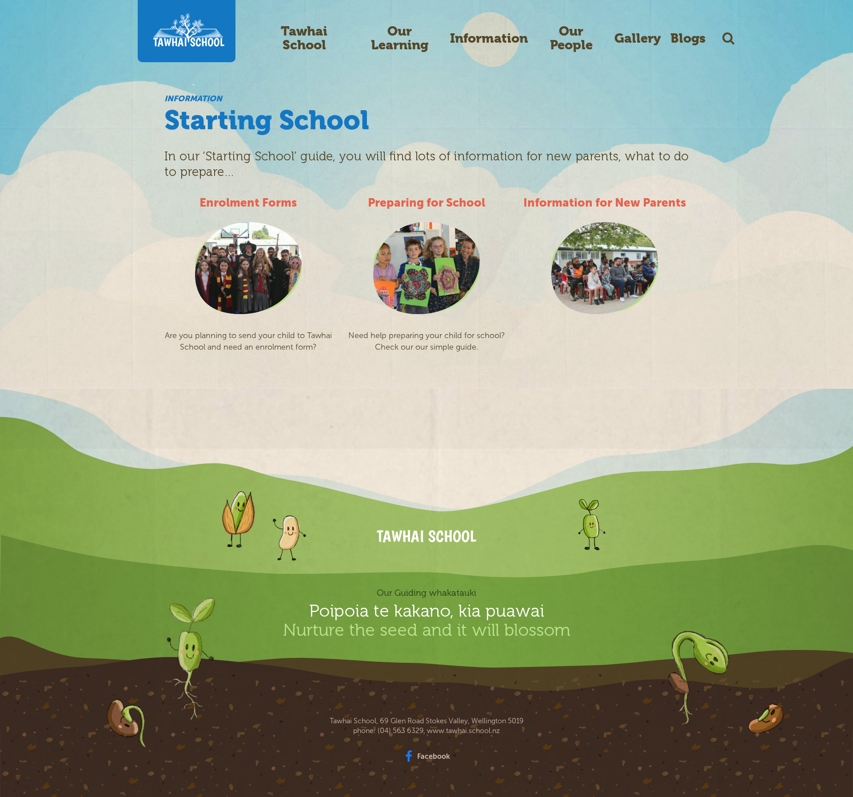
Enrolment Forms (248, 203)
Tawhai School (304, 38)
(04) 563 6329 (400, 730)
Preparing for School (426, 203)
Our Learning (399, 38)
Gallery (637, 38)
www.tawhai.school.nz (463, 730)
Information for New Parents (604, 203)
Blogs (688, 38)
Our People (571, 38)
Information (489, 38)
